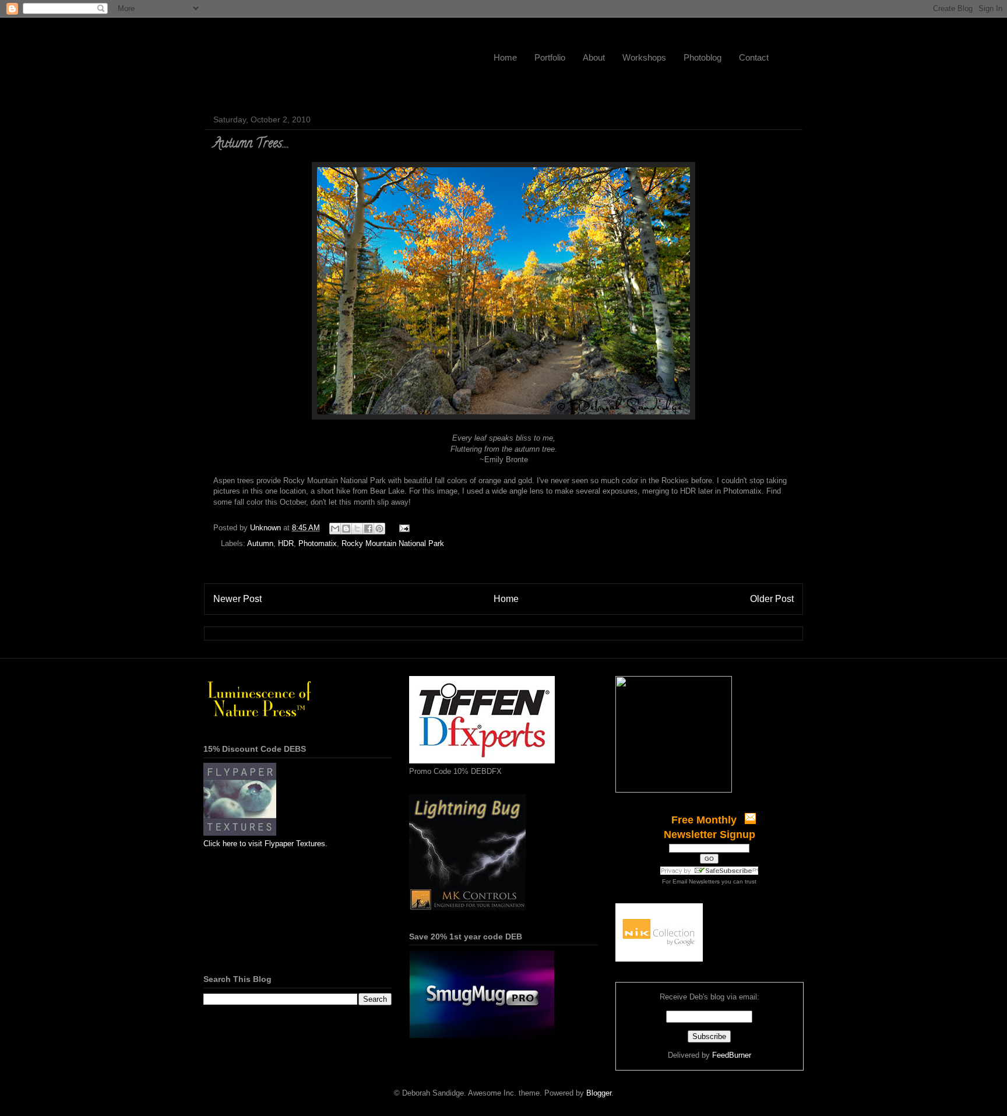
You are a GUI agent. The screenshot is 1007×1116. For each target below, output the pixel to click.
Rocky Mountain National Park (392, 543)
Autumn (260, 543)
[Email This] (335, 528)
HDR (286, 543)
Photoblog (702, 57)
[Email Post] (402, 527)
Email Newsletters (696, 881)
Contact (754, 57)
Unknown (266, 527)
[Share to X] (357, 528)
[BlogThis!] (346, 528)
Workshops (644, 57)
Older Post (772, 599)
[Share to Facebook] (368, 528)
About (594, 57)
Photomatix (317, 543)
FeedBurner (731, 1055)
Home (505, 57)
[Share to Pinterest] (379, 528)
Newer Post (237, 599)
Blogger (598, 1093)
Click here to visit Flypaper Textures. (265, 843)
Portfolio (549, 57)
